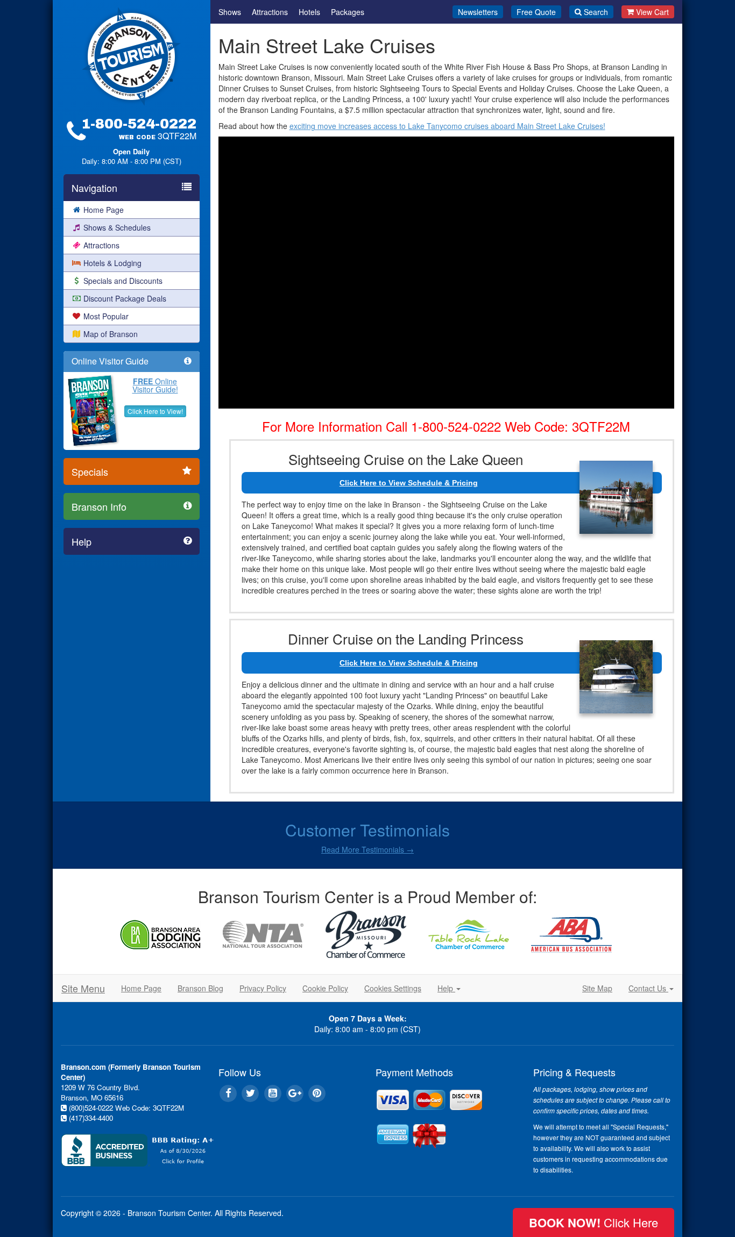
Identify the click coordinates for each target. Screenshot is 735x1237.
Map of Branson (110, 333)
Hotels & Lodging (112, 263)
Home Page (103, 209)
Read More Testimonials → (367, 849)
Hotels (309, 11)
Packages (347, 11)
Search (596, 11)
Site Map (597, 988)
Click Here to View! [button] (155, 411)
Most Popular (106, 316)
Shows (229, 11)
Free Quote (536, 11)
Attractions (101, 245)
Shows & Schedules (117, 227)
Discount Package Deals (124, 298)
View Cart (652, 11)
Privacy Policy (262, 988)
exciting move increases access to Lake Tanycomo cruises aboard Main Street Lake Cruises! (447, 125)
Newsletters (478, 11)
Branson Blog (200, 988)
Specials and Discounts (122, 280)
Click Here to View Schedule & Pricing (409, 482)
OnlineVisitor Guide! (155, 385)
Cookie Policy (325, 988)
